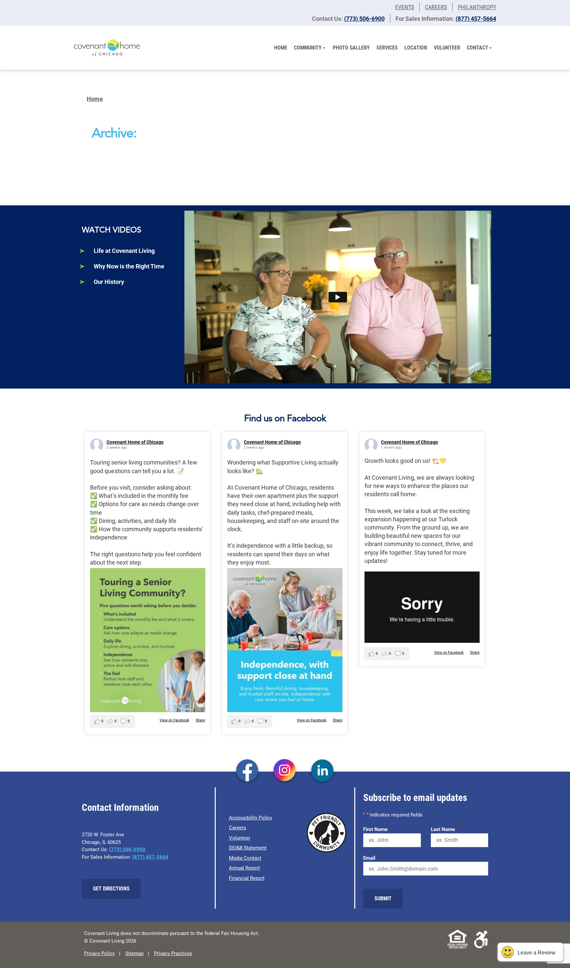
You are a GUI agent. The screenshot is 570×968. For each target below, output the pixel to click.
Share (200, 720)
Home (280, 48)
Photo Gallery (351, 48)
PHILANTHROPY (477, 7)
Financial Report (247, 878)
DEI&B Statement (248, 848)
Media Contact (245, 858)
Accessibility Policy (250, 818)
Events (404, 7)
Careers (436, 7)
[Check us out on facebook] (247, 771)
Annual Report (244, 868)
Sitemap (134, 953)
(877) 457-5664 (476, 18)
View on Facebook (174, 720)
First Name (378, 828)
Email (371, 857)
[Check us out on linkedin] (322, 771)
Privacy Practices (173, 953)
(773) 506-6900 (364, 18)
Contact (477, 48)
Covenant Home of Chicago (135, 442)
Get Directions (111, 888)
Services (387, 48)
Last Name (445, 828)
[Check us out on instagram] (285, 771)
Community (308, 48)
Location (415, 48)
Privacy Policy (99, 953)
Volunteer (447, 48)
